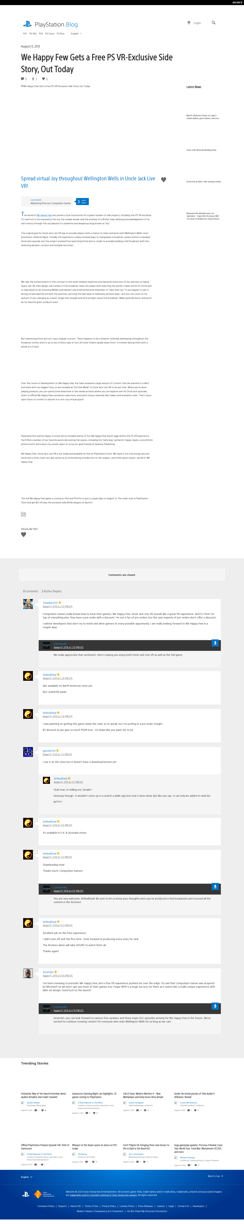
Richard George (187, 1157)
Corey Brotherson (188, 1102)
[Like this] (42, 1110)
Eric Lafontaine (136, 1154)
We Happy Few (44, 215)
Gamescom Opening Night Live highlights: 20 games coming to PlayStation (94, 1095)
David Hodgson (136, 1102)
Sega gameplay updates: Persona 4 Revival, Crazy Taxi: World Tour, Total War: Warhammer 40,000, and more (198, 1148)
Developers (198, 1206)
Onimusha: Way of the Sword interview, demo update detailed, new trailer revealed (43, 1095)
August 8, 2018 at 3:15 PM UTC (68, 782)
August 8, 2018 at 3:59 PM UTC (69, 647)
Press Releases (145, 1206)
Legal (171, 1206)
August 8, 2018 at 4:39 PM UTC (69, 1010)
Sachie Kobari (33, 1102)
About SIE (75, 1206)
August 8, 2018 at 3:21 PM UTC (57, 857)
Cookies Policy (127, 1206)
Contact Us (183, 1206)
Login (197, 23)
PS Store (50, 33)
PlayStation (56, 24)
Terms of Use (91, 1206)
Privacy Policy (109, 1206)
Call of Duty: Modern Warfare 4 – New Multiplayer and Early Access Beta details (143, 1095)
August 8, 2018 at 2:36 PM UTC (58, 716)
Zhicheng (82, 1154)
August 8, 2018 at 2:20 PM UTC (58, 606)
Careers (161, 1206)
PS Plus (61, 33)
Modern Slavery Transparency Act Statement (100, 1211)
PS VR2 (33, 33)
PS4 (41, 33)
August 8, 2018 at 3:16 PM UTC (57, 825)
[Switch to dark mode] (189, 23)
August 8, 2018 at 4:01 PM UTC (68, 890)
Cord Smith (36, 199)
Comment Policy (45, 1206)
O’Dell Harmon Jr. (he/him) (90, 1102)
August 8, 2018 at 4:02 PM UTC (58, 925)
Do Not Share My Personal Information (147, 1211)
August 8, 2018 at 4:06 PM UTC (58, 975)
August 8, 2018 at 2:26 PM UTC (58, 678)
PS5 (25, 33)
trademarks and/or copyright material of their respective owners (103, 1195)
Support (62, 1206)
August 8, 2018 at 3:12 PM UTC (57, 754)
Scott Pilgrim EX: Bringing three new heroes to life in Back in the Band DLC (146, 1146)
